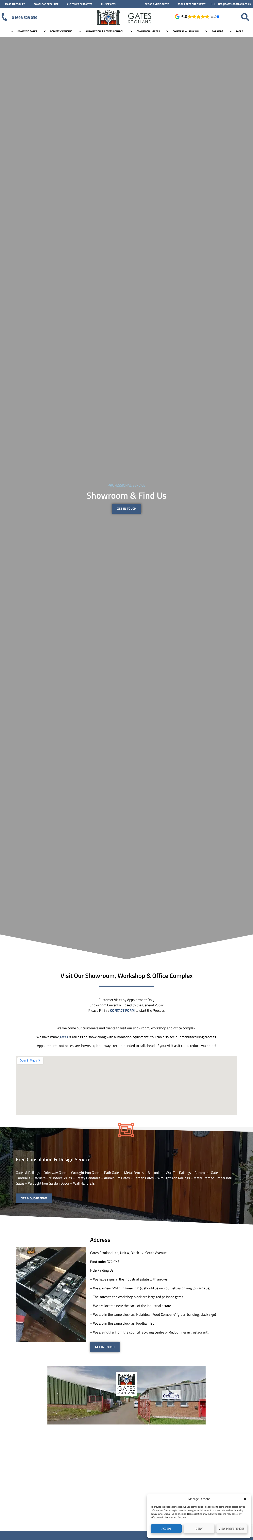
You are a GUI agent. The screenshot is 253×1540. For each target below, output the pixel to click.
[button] (245, 1499)
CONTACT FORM (122, 1010)
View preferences (232, 1528)
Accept (166, 1528)
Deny (199, 1528)
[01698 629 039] (4, 16)
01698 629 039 (24, 17)
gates (63, 1037)
